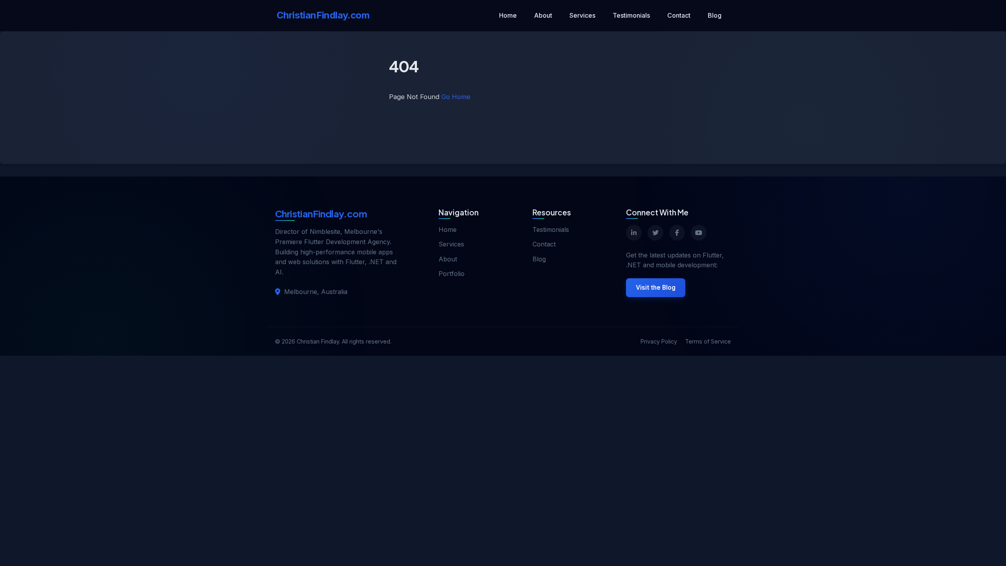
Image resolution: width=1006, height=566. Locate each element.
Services (582, 15)
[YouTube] (699, 233)
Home (508, 15)
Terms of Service (708, 341)
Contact (678, 15)
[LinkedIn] (634, 233)
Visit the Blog (656, 287)
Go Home (455, 97)
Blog (714, 15)
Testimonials (631, 15)
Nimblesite (325, 231)
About (543, 15)
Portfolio (451, 273)
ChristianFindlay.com (323, 15)
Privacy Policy (659, 341)
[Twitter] (655, 233)
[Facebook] (677, 233)
